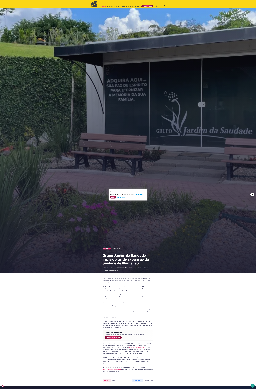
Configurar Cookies (120, 197)
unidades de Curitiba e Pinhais (137, 347)
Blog (127, 6)
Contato (137, 6)
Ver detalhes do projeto (113, 337)
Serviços (104, 7)
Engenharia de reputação (113, 6)
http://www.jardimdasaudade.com (112, 369)
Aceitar (113, 197)
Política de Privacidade (138, 194)
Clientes (123, 6)
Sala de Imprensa (147, 6)
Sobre (131, 6)
